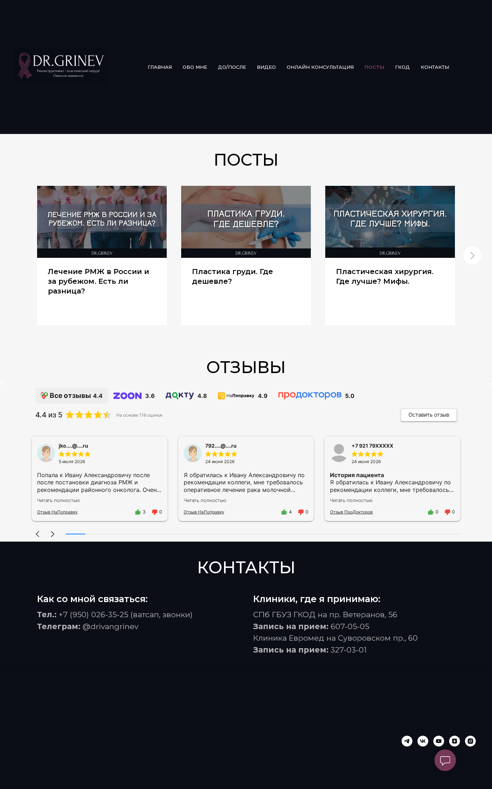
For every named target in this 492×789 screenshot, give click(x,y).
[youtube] (438, 741)
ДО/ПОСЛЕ (232, 67)
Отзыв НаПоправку (57, 512)
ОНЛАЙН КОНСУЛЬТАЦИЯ (320, 67)
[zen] (454, 741)
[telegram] (407, 741)
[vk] (422, 741)
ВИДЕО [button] (266, 67)
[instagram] (470, 741)
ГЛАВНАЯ (160, 67)
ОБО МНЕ (195, 67)
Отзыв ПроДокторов (351, 512)
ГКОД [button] (402, 67)
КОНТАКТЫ (435, 67)
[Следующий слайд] (472, 256)
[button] (37, 534)
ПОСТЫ (374, 67)
